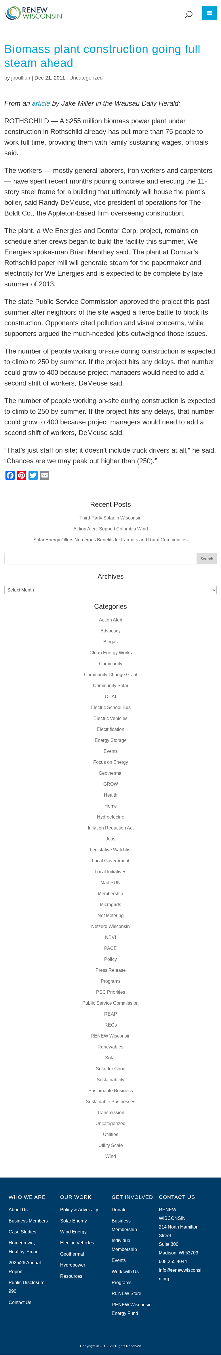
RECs (110, 1025)
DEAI (110, 696)
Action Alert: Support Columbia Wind (110, 528)
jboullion (20, 78)
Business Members (28, 1220)
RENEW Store (126, 1293)
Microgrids (110, 904)
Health (110, 795)
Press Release (111, 970)
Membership (110, 893)
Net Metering (111, 915)
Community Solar (110, 685)
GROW (110, 784)
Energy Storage (111, 740)
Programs (111, 981)
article (41, 103)
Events (111, 751)
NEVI (110, 937)
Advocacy (110, 630)
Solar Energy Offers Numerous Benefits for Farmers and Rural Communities (110, 539)
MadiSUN (110, 882)
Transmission (110, 1112)
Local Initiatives (110, 871)
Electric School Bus (111, 707)
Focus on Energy (110, 762)
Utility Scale (110, 1145)
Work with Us (125, 1271)
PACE (110, 948)
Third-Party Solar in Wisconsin (110, 517)
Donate (119, 1209)
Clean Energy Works (110, 652)
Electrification (110, 729)
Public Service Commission (110, 1003)
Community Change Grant (110, 674)
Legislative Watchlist (111, 849)
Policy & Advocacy (79, 1209)
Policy (110, 959)
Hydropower (72, 1265)
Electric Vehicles (110, 718)
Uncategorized (86, 78)
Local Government (110, 860)
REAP (110, 1014)
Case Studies (22, 1231)
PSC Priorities (110, 992)
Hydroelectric (110, 816)
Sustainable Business (110, 1090)
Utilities (110, 1134)
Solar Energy (73, 1220)
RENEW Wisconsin (111, 1035)
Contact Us (20, 1302)
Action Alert (110, 619)
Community (110, 663)
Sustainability (110, 1079)
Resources (71, 1276)
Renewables (110, 1046)
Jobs (110, 838)
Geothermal (111, 773)
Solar (110, 1057)
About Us (18, 1209)
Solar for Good (110, 1068)
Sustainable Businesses (110, 1101)
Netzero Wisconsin (110, 926)
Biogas (110, 641)
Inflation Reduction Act (111, 827)
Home (110, 806)
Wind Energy (73, 1231)
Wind (110, 1156)
